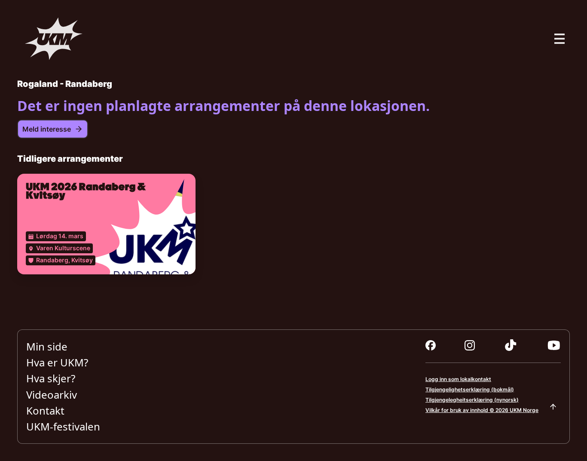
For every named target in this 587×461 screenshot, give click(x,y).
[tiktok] (511, 345)
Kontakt (45, 410)
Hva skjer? (50, 379)
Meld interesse (46, 129)
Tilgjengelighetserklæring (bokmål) (469, 389)
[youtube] (554, 345)
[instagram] (470, 345)
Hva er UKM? (57, 362)
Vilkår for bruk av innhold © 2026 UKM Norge (481, 410)
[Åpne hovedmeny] (559, 38)
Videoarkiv (51, 394)
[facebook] (430, 345)
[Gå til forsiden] (53, 38)
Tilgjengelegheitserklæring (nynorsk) (472, 399)
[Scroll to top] (553, 407)
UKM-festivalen (63, 427)
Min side (46, 346)
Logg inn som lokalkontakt (458, 379)
